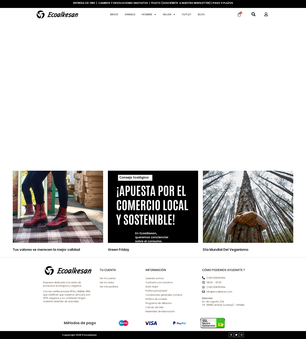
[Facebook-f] (231, 335)
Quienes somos (155, 278)
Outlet (186, 14)
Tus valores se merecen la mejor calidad (46, 249)
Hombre (147, 14)
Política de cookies (156, 299)
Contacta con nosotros (159, 282)
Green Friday (118, 249)
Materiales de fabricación (160, 311)
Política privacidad (156, 290)
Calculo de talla (155, 307)
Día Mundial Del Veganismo (225, 249)
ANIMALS (130, 14)
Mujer (167, 14)
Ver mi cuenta (108, 278)
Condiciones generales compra (164, 294)
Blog (201, 14)
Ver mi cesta (107, 282)
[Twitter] (236, 335)
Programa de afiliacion (159, 303)
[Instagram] (241, 335)
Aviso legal (152, 286)
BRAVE (114, 14)
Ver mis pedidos (109, 286)
